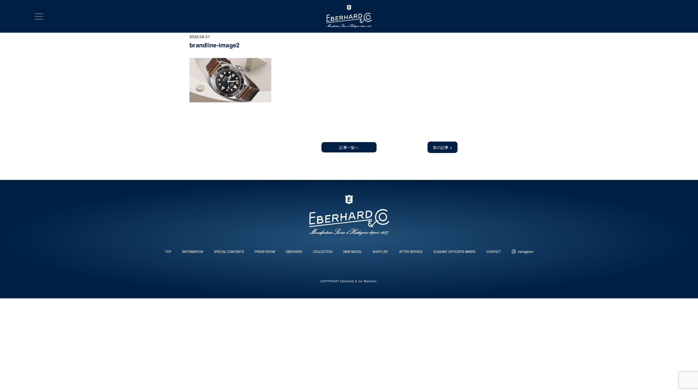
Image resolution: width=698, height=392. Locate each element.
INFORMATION (192, 251)
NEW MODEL (352, 251)
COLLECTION (322, 251)
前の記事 (442, 147)
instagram (525, 251)
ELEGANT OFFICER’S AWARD (455, 251)
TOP (168, 251)
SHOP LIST (380, 251)
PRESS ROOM (265, 251)
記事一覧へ (349, 147)
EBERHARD (294, 251)
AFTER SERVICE (411, 251)
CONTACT (493, 251)
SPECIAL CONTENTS (229, 251)
